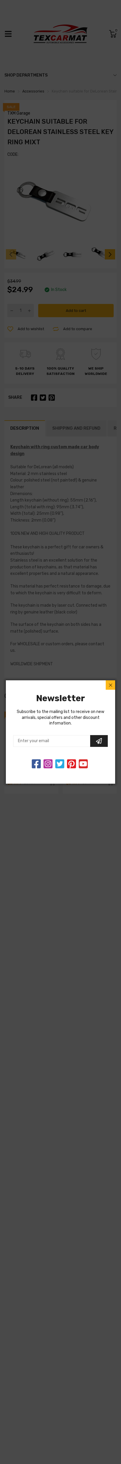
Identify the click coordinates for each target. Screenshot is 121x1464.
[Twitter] (48, 764)
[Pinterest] (71, 764)
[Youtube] (83, 764)
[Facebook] (36, 764)
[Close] (110, 685)
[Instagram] (60, 764)
